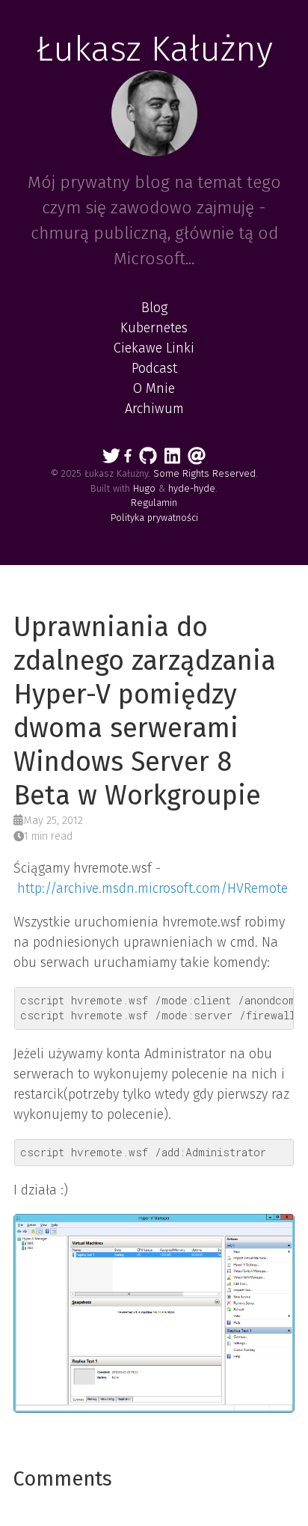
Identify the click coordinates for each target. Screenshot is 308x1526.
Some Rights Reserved (204, 473)
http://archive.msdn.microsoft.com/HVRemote (152, 888)
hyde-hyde (191, 488)
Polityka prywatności (154, 517)
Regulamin (154, 502)
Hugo (144, 488)
